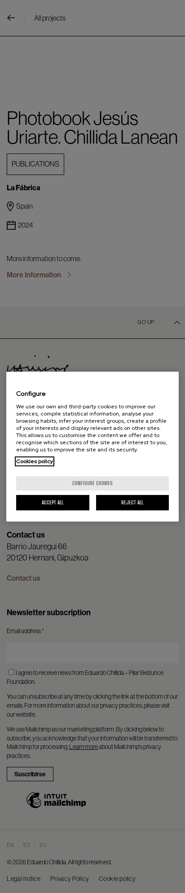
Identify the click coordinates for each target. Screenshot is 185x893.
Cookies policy (34, 461)
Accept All (52, 502)
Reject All (132, 502)
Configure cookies (92, 483)
